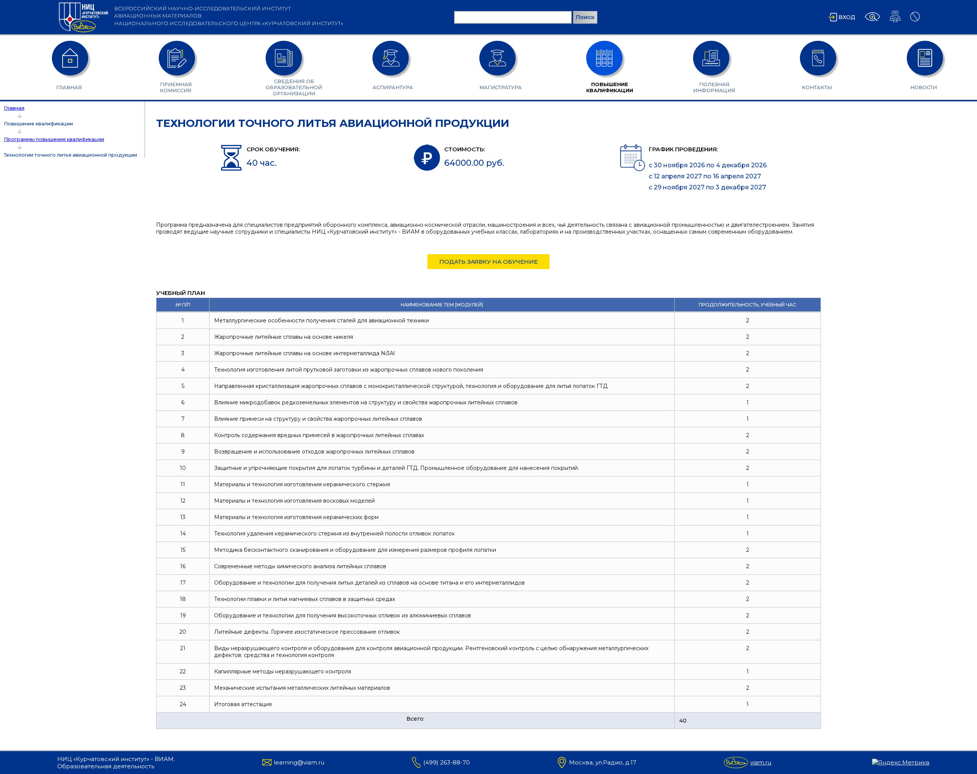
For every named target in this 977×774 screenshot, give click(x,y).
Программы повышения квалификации (54, 139)
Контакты (817, 87)
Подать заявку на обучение (488, 261)
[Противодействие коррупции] (915, 21)
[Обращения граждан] (895, 22)
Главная (69, 87)
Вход (846, 17)
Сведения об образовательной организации (282, 87)
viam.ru (760, 762)
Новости (923, 87)
